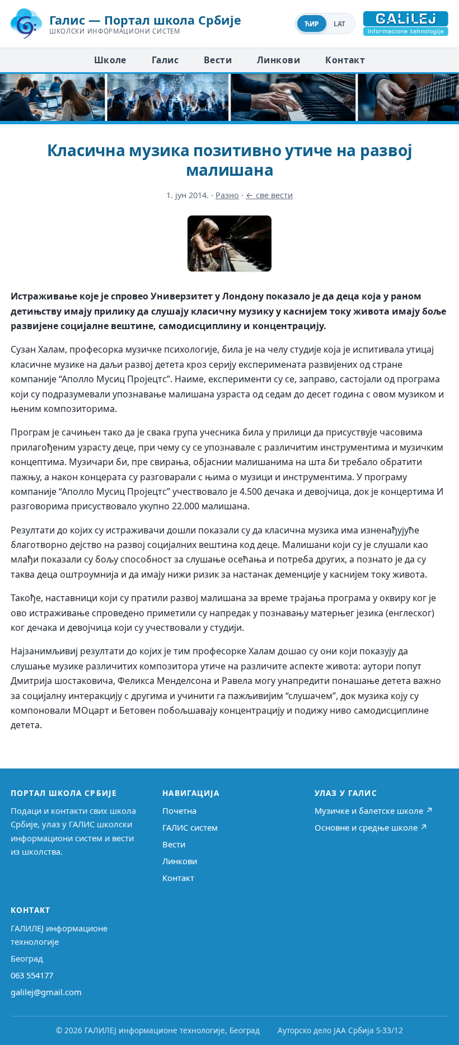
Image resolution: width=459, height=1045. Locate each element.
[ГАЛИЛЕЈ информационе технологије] (405, 23)
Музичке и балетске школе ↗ (374, 810)
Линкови (278, 60)
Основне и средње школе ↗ (371, 827)
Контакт (345, 60)
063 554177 (32, 975)
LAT (340, 24)
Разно (227, 195)
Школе (110, 60)
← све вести (269, 195)
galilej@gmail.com (46, 991)
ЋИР (312, 24)
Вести (218, 60)
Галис (165, 60)
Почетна (179, 810)
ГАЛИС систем (190, 827)
